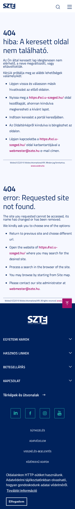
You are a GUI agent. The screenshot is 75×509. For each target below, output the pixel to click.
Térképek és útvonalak (21, 395)
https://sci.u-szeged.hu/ (46, 97)
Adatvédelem (37, 441)
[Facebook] (30, 413)
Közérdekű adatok (37, 462)
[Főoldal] (9, 5)
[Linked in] (16, 413)
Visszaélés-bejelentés (37, 451)
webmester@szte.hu (24, 150)
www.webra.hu (37, 165)
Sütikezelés (37, 430)
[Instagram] (45, 413)
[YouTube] (59, 413)
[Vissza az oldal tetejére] (67, 303)
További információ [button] (22, 490)
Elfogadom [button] (16, 501)
